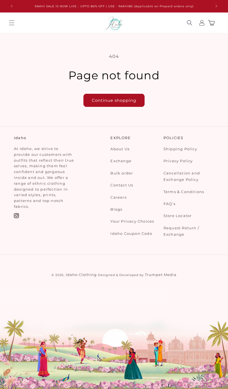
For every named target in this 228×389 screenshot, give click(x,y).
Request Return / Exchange (181, 231)
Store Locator (177, 215)
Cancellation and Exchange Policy (181, 176)
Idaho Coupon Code (131, 233)
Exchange (121, 161)
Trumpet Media (161, 274)
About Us (120, 149)
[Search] (190, 23)
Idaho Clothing (81, 274)
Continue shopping (114, 100)
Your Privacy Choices (132, 221)
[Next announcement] (216, 6)
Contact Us (121, 185)
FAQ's (169, 203)
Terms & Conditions (183, 191)
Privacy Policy (178, 161)
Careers (118, 197)
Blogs (116, 209)
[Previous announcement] (12, 6)
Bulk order (121, 173)
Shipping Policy (180, 149)
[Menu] (12, 23)
